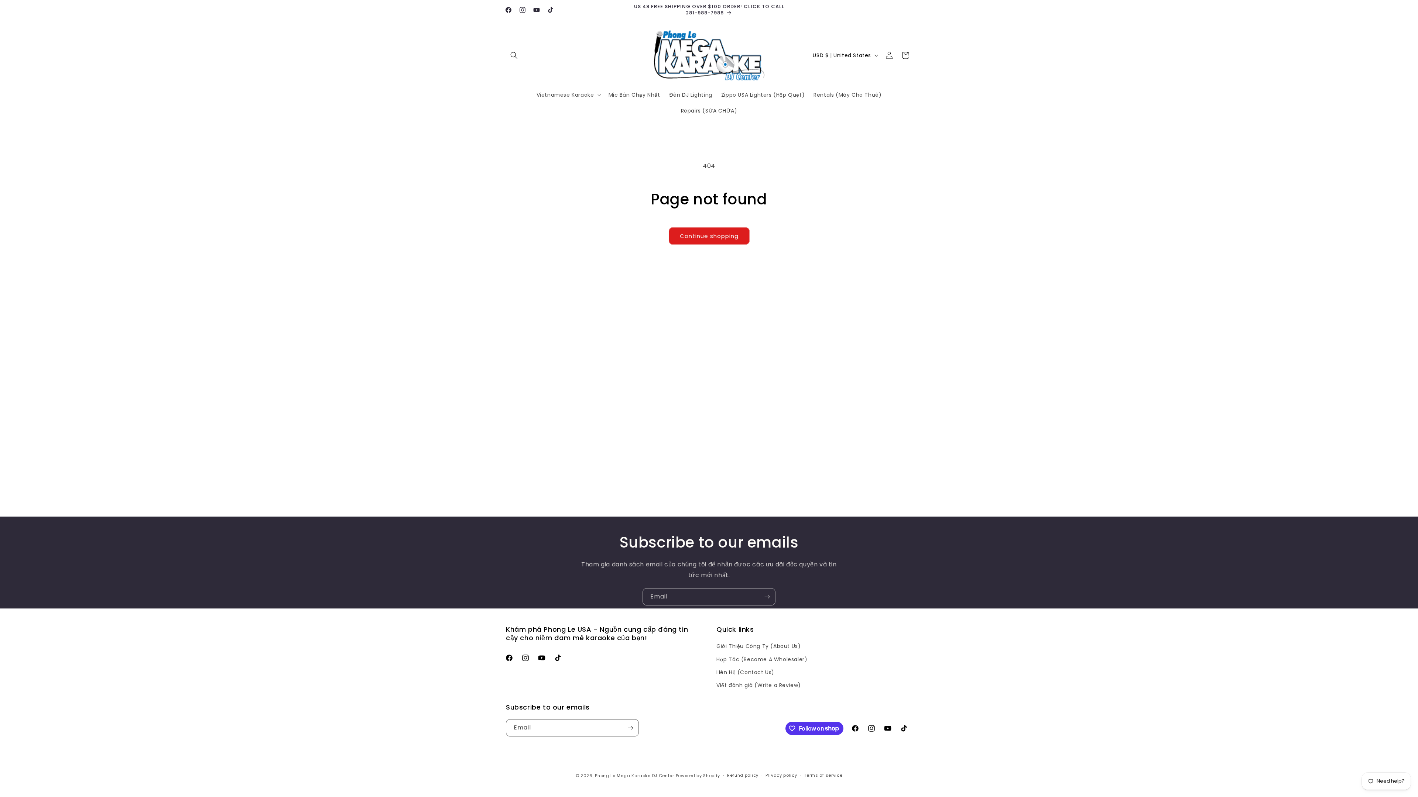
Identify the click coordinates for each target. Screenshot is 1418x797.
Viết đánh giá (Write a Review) (758, 685)
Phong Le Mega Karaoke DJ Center (634, 776)
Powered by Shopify (698, 776)
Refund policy (742, 775)
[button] (514, 55)
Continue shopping (709, 236)
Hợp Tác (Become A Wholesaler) (761, 659)
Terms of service (823, 775)
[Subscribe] (767, 596)
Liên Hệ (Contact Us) (745, 672)
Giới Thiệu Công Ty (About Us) (758, 646)
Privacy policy (781, 775)
